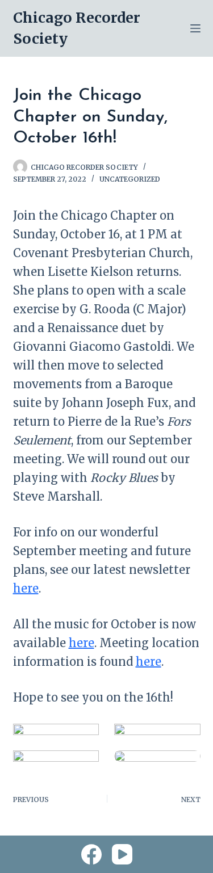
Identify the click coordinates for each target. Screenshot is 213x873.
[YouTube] (122, 854)
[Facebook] (91, 854)
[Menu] (195, 28)
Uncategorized (129, 179)
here (26, 588)
